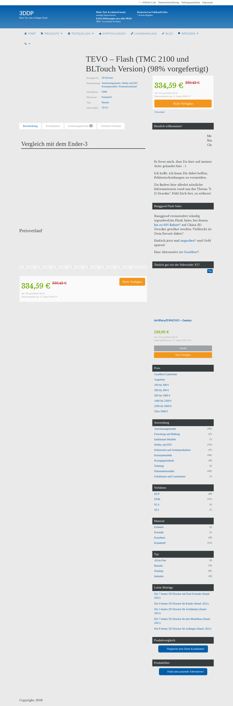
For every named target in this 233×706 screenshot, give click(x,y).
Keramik (159, 532)
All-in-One (160, 560)
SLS (156, 509)
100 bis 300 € (161, 384)
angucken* (188, 240)
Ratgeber (188, 33)
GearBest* (191, 252)
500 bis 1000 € (162, 395)
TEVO (105, 107)
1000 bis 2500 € (163, 400)
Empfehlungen (114, 33)
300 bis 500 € (161, 390)
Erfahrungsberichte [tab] (80, 125)
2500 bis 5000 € (163, 406)
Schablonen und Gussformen (169, 476)
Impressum (207, 2)
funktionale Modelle (165, 439)
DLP (156, 493)
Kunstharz (159, 537)
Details (183, 348)
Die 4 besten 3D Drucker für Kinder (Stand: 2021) (181, 603)
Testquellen (80, 33)
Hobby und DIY (129, 83)
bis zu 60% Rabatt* (167, 225)
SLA (156, 504)
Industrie (159, 576)
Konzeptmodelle (109, 86)
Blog (169, 33)
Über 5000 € (161, 411)
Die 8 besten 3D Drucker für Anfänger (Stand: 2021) (182, 628)
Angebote (159, 379)
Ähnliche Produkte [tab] (111, 126)
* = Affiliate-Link (147, 2)
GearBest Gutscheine (165, 374)
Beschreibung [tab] (30, 126)
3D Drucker (107, 78)
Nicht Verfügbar (183, 103)
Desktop (158, 570)
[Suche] (27, 44)
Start (32, 33)
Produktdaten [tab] (53, 126)
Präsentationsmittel (128, 86)
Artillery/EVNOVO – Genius (173, 320)
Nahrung (159, 465)
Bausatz (105, 102)
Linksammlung (145, 33)
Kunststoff (107, 97)
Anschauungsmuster (111, 83)
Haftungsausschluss (190, 2)
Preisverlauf (159, 112)
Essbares (159, 527)
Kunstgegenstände (164, 460)
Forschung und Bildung (167, 434)
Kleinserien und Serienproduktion (172, 450)
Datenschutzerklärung (168, 2)
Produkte (51, 33)
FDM (104, 92)
